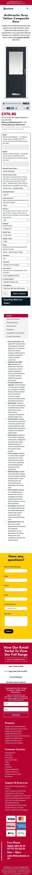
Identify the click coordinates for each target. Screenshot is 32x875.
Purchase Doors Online (13, 774)
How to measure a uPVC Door (15, 791)
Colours (18, 127)
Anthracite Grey (26, 127)
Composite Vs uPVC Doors (14, 793)
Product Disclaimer (14, 336)
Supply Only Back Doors (13, 733)
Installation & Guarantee (15, 333)
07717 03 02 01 (16, 849)
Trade (7, 762)
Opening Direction (8, 192)
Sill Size (6, 209)
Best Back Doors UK (12, 803)
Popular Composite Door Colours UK (17, 796)
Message (7, 614)
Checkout (8, 767)
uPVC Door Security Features (15, 800)
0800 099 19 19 (16, 846)
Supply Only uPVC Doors (13, 731)
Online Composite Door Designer (16, 810)
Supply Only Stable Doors (14, 738)
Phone (7, 585)
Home (3, 127)
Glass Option (7, 268)
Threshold (6, 262)
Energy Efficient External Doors (16, 805)
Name (6, 576)
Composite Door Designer (14, 743)
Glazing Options (12, 322)
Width (5, 135)
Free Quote (9, 757)
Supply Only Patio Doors (13, 741)
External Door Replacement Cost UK (17, 798)
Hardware (10, 329)
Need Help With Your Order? (13, 301)
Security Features (13, 319)
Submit (8, 631)
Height (5, 151)
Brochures (8, 776)
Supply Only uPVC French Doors (16, 729)
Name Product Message (12, 567)
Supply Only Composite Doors (15, 726)
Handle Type (7, 232)
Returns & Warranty (12, 769)
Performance (11, 326)
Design (9, 316)
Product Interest (10, 604)
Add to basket (19, 294)
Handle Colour (8, 238)
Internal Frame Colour (9, 175)
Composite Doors (10, 127)
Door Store (8, 755)
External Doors (10, 753)
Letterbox (6, 255)
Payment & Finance (11, 772)
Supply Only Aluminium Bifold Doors (17, 736)
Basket (7, 765)
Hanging (6, 223)
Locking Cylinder (8, 279)
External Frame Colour (10, 168)
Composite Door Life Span (14, 807)
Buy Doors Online (11, 760)
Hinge (4, 245)
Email (6, 595)
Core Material (7, 285)
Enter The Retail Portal (16, 659)
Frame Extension (8, 198)
